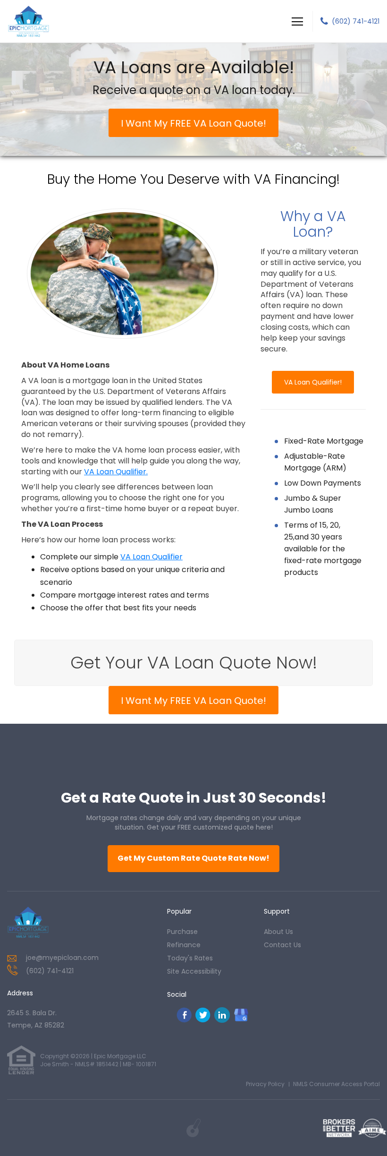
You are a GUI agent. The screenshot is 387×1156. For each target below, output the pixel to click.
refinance (184, 945)
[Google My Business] (241, 1014)
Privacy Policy (265, 1084)
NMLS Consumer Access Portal (336, 1084)
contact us (282, 945)
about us (278, 931)
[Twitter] (202, 1020)
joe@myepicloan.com (62, 957)
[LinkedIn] (222, 1020)
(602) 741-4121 (355, 21)
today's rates (190, 958)
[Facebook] (184, 1020)
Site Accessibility (194, 971)
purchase (182, 931)
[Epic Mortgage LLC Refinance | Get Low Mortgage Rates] (28, 922)
